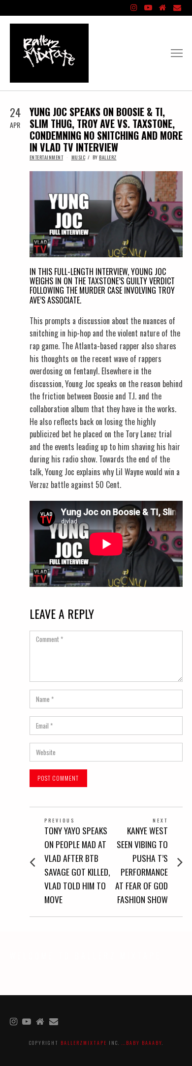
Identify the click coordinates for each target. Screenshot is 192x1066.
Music (78, 157)
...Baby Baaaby (142, 1042)
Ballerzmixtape (84, 1042)
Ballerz (108, 157)
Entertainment (47, 157)
